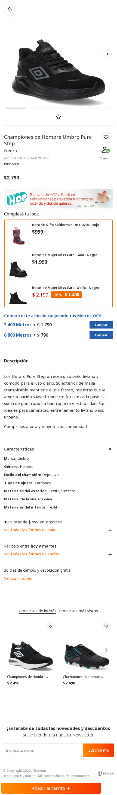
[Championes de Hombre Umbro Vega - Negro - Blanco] (30, 645)
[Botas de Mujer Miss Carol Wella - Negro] (18, 298)
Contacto (105, 158)
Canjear (101, 324)
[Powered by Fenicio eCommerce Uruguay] (106, 773)
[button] (107, 53)
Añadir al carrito (48, 788)
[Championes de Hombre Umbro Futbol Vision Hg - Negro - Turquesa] (86, 645)
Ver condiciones (18, 578)
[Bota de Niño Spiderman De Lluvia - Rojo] (18, 235)
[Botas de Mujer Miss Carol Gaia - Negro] (18, 268)
